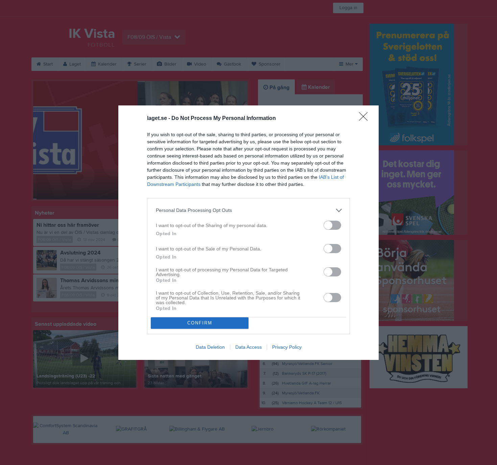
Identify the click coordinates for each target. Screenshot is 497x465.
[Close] (365, 118)
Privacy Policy (287, 347)
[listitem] (248, 210)
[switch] (332, 225)
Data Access (248, 347)
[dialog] (248, 232)
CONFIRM (199, 322)
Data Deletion (210, 347)
